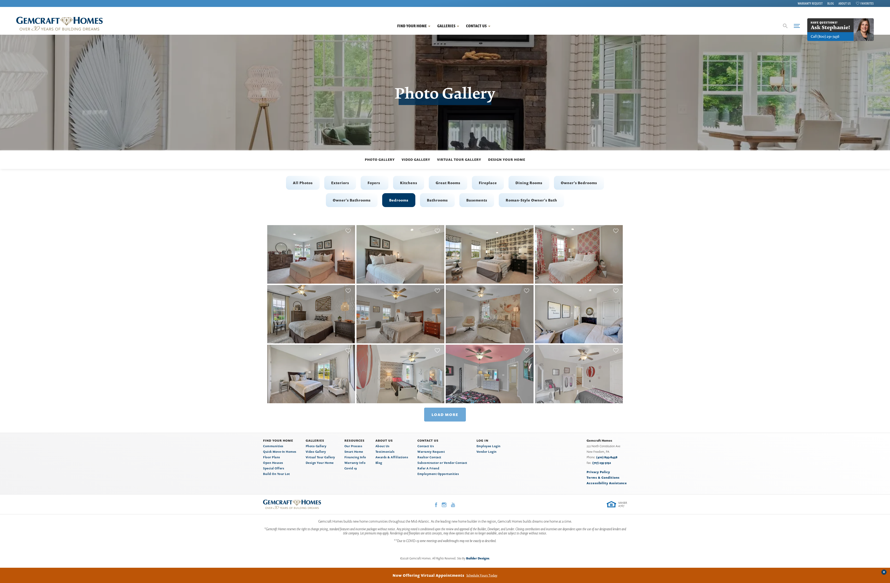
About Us (845, 3)
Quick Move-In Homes (279, 452)
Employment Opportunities (438, 474)
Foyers (374, 182)
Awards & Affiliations (391, 457)
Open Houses (273, 463)
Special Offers (273, 468)
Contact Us (425, 446)
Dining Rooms (528, 182)
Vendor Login (487, 452)
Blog (830, 3)
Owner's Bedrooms (579, 182)
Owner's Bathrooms (352, 200)
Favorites (867, 3)
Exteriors (340, 182)
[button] (785, 26)
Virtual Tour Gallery (459, 159)
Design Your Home (506, 159)
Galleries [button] (446, 25)
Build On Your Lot (276, 474)
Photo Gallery (380, 159)
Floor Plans (271, 457)
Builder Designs (477, 558)
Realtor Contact (429, 457)
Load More (445, 414)
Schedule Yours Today (481, 575)
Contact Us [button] (476, 25)
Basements (476, 200)
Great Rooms (448, 182)
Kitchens (408, 182)
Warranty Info (355, 463)
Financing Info (355, 457)
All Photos (303, 182)
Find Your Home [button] (412, 25)
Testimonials (385, 452)
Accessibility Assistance (607, 483)
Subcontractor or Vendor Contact (442, 463)
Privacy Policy (598, 472)
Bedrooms (398, 200)
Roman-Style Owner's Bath (531, 200)
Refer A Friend (428, 468)
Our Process (353, 446)
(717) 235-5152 (601, 463)
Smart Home (353, 452)
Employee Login (489, 446)
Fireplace (488, 182)
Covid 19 (350, 468)
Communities (273, 446)
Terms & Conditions (603, 477)
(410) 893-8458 (606, 457)
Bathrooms (437, 200)
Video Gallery (416, 159)
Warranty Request (810, 3)
